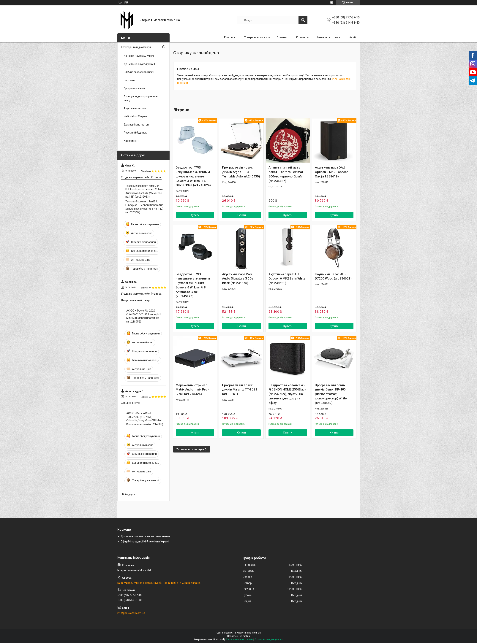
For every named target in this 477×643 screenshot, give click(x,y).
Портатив (129, 80)
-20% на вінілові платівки (139, 72)
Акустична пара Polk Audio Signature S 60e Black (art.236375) (237, 278)
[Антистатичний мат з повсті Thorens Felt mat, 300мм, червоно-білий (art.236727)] (288, 140)
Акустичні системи (135, 108)
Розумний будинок (135, 132)
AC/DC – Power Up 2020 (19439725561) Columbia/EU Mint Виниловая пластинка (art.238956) (143, 316)
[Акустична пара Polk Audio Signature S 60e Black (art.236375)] (241, 247)
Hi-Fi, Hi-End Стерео (135, 116)
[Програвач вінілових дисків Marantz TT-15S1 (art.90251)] (241, 358)
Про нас (282, 37)
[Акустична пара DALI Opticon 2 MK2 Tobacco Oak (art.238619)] (334, 140)
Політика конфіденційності (269, 639)
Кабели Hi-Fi (131, 140)
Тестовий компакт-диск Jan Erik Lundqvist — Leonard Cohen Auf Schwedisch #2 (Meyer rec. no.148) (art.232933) (144, 191)
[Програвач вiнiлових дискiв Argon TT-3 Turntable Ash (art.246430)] (241, 140)
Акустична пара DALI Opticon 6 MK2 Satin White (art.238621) (286, 278)
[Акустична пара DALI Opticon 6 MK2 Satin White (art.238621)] (288, 247)
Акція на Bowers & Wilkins (139, 55)
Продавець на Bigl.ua (238, 636)
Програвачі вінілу (134, 88)
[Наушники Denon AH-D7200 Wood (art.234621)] (334, 247)
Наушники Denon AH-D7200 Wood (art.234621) (333, 276)
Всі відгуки (128, 494)
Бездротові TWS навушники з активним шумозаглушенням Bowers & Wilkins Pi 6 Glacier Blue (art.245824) (193, 176)
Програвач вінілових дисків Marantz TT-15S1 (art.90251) (239, 389)
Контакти (302, 37)
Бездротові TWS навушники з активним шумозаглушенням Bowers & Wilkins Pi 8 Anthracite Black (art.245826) (193, 285)
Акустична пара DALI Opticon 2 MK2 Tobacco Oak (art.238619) (331, 172)
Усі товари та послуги (190, 449)
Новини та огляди (328, 37)
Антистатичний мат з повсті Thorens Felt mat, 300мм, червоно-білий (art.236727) (286, 174)
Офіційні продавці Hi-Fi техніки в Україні (145, 541)
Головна (229, 37)
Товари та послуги (255, 37)
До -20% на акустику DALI (139, 64)
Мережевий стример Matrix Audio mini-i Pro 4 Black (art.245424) (193, 389)
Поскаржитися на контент (239, 639)
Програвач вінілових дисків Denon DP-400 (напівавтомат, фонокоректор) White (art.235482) (331, 394)
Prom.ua (256, 632)
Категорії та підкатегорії (136, 47)
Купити (195, 215)
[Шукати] (302, 20)
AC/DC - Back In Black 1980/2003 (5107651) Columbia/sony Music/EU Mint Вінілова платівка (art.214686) (144, 419)
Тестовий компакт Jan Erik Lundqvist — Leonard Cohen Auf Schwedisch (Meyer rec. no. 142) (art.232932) (144, 207)
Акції (352, 37)
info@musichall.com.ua (131, 613)
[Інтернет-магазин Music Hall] (126, 20)
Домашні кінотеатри (136, 124)
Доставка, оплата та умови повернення (145, 536)
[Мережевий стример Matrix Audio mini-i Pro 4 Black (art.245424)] (195, 358)
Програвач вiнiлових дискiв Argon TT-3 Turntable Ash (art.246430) (241, 172)
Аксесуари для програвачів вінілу (141, 98)
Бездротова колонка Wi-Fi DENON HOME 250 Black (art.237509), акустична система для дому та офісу (287, 394)
